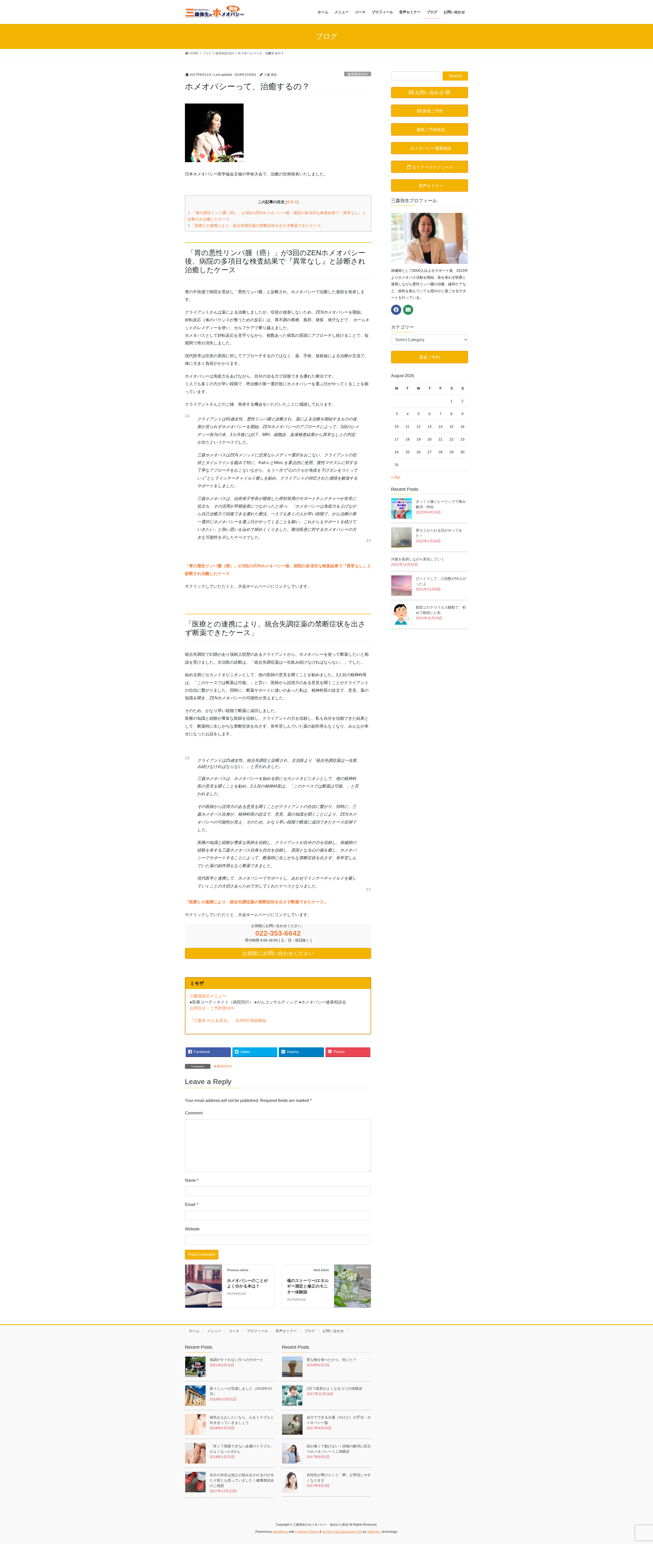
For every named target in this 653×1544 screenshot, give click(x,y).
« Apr (395, 477)
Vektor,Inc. (374, 1532)
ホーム (194, 1331)
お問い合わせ (333, 1331)
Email (191, 1204)
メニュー (214, 1331)
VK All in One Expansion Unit (342, 1532)
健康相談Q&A (357, 74)
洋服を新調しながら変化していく (418, 559)
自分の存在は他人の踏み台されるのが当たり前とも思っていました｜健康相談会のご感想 (242, 1480)
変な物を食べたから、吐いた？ (333, 1360)
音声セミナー (286, 1331)
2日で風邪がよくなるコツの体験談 (334, 1388)
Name (191, 1180)
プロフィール (257, 1331)
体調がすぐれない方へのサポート (236, 1360)
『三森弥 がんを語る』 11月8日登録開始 (228, 1020)
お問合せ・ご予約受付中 (212, 1008)
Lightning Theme (307, 1532)
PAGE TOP (634, 1493)
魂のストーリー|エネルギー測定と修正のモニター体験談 (308, 1286)
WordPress (280, 1532)
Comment (194, 1113)
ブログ (309, 1331)
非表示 (292, 202)
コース (234, 1331)
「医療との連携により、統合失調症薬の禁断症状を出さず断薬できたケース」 (256, 225)
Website (192, 1229)
